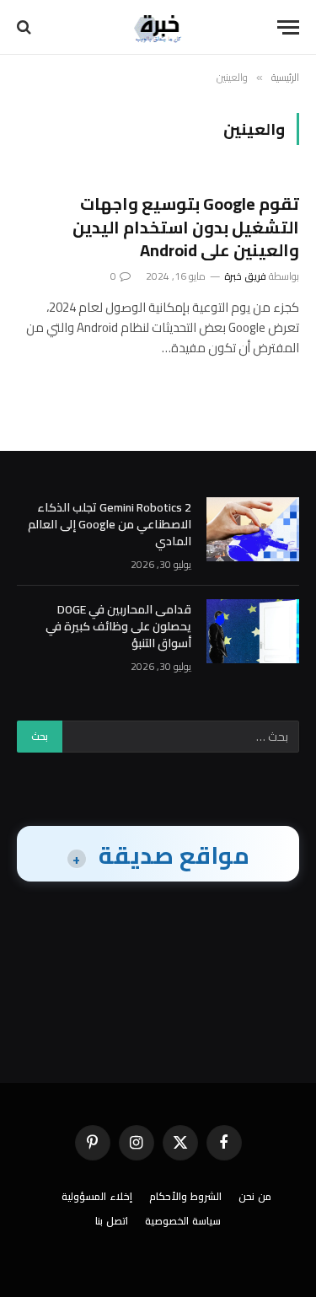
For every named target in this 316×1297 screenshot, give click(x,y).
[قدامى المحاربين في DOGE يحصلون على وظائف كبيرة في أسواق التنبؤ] (252, 631)
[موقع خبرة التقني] (158, 27)
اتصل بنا (111, 1220)
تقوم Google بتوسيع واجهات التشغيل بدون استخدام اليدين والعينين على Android (185, 226)
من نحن (254, 1196)
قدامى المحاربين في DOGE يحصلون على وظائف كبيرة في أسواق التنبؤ (118, 626)
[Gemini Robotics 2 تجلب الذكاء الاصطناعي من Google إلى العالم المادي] (252, 529)
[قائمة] (288, 27)
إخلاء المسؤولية (97, 1196)
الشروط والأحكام (185, 1196)
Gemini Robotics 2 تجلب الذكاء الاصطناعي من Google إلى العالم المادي (109, 524)
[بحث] (26, 27)
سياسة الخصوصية (183, 1220)
